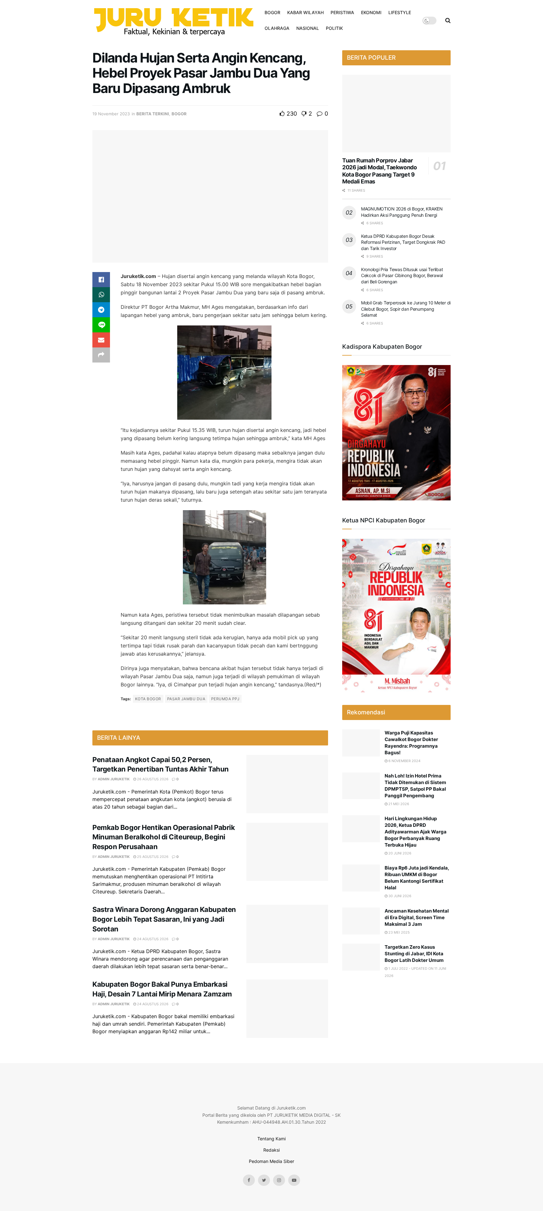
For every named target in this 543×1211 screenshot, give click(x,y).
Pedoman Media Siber (271, 1161)
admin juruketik (114, 779)
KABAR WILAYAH (305, 12)
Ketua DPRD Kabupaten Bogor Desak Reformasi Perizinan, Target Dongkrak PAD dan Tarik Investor (403, 242)
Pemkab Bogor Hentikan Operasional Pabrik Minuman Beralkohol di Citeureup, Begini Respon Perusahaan (163, 837)
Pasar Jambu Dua (186, 698)
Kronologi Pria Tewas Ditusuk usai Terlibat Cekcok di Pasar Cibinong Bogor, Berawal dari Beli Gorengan (402, 275)
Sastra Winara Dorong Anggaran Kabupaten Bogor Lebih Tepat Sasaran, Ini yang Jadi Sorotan (164, 919)
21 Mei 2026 (398, 804)
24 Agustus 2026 (152, 939)
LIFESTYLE (399, 12)
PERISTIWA (342, 12)
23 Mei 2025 (398, 932)
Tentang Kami (271, 1138)
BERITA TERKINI (152, 113)
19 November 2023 (111, 113)
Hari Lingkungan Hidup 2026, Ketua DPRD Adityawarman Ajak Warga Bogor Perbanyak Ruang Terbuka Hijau (416, 832)
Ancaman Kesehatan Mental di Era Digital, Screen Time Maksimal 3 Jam (417, 917)
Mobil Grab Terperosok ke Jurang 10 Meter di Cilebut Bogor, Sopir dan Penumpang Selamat (406, 309)
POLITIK (334, 28)
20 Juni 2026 (399, 853)
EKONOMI (371, 12)
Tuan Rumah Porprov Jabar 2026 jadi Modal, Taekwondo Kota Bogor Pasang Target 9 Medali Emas (379, 171)
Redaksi (271, 1150)
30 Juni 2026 (399, 896)
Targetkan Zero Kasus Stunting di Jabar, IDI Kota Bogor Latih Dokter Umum (414, 953)
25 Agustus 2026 (152, 856)
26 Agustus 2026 (152, 779)
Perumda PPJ (225, 698)
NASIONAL (307, 28)
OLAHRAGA (277, 28)
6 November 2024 (403, 761)
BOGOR (272, 12)
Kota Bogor (148, 698)
